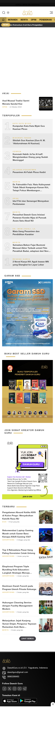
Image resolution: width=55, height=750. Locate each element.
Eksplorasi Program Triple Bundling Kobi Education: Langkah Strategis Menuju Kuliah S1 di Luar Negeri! (16, 569)
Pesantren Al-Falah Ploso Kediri (29, 172)
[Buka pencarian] (3, 12)
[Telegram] (24, 688)
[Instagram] (14, 688)
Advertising (8, 540)
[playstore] (28, 703)
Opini (33, 20)
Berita (24, 20)
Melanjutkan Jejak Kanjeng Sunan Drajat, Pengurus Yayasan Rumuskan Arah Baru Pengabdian (19, 624)
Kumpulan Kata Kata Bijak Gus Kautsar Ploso (29, 127)
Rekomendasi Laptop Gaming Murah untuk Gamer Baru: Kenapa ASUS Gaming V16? (17, 533)
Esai (4, 522)
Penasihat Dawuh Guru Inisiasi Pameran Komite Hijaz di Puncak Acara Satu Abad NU (29, 217)
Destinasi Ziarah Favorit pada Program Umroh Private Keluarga (19, 587)
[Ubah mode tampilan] (8, 12)
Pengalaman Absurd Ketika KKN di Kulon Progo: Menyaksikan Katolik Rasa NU (19, 515)
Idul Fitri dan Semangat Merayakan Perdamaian (31, 202)
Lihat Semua (27, 639)
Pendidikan (45, 20)
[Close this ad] (53, 704)
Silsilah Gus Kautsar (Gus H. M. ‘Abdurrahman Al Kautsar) (29, 142)
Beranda (13, 20)
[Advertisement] (27, 58)
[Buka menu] (50, 13)
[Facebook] (4, 688)
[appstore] (10, 703)
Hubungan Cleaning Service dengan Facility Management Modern (17, 605)
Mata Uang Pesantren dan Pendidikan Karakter (26, 233)
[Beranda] (3, 20)
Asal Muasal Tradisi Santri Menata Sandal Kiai (15, 102)
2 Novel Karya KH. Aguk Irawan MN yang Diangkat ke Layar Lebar (31, 263)
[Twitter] (9, 688)
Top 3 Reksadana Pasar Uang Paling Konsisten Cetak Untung (18, 551)
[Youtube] (19, 688)
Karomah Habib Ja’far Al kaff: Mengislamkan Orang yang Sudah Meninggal (30, 157)
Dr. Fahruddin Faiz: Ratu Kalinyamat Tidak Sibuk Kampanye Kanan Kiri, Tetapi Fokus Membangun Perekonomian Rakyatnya (31, 187)
